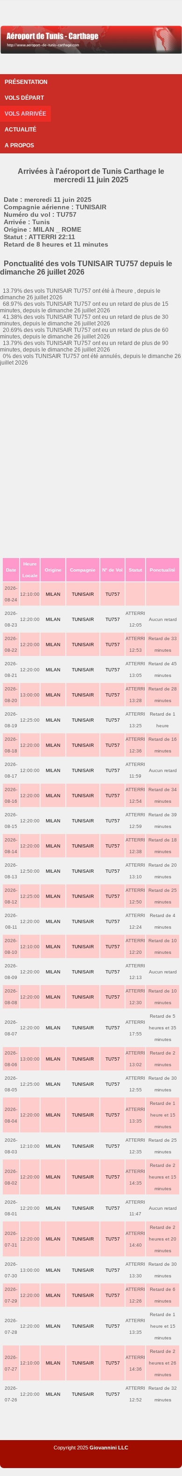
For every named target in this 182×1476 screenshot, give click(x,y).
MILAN (53, 594)
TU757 (112, 594)
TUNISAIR (83, 594)
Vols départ (24, 98)
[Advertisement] (91, 461)
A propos (19, 145)
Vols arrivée (25, 113)
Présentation (26, 82)
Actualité (20, 129)
